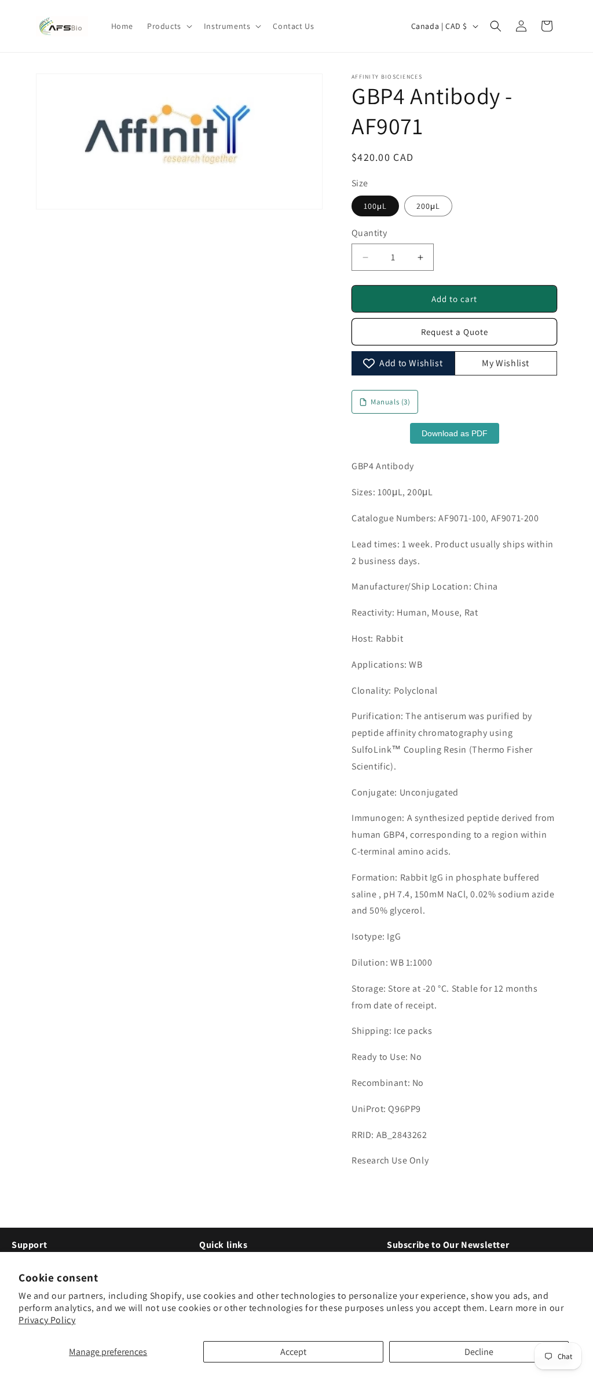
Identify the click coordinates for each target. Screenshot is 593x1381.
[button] (168, 26)
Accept (293, 1352)
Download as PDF (455, 433)
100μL (375, 206)
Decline (478, 1352)
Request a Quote (454, 331)
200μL (428, 206)
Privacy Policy (47, 1320)
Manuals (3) (391, 402)
